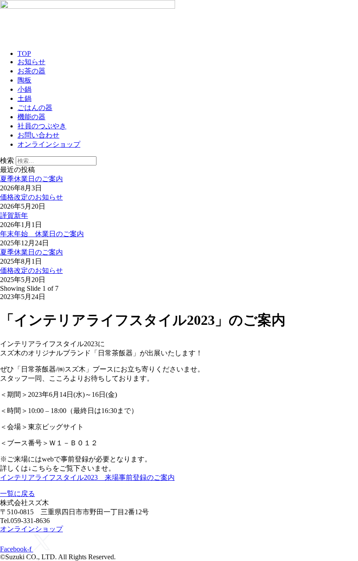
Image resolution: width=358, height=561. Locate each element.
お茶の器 (31, 71)
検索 (7, 160)
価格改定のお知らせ (31, 197)
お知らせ (31, 61)
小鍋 (24, 89)
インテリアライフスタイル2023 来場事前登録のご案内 (87, 477)
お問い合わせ (38, 135)
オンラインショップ (48, 144)
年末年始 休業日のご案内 (42, 233)
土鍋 (24, 98)
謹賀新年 (14, 215)
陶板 (24, 80)
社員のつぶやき (41, 126)
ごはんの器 (34, 107)
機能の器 (31, 116)
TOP (24, 53)
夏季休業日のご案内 (31, 178)
